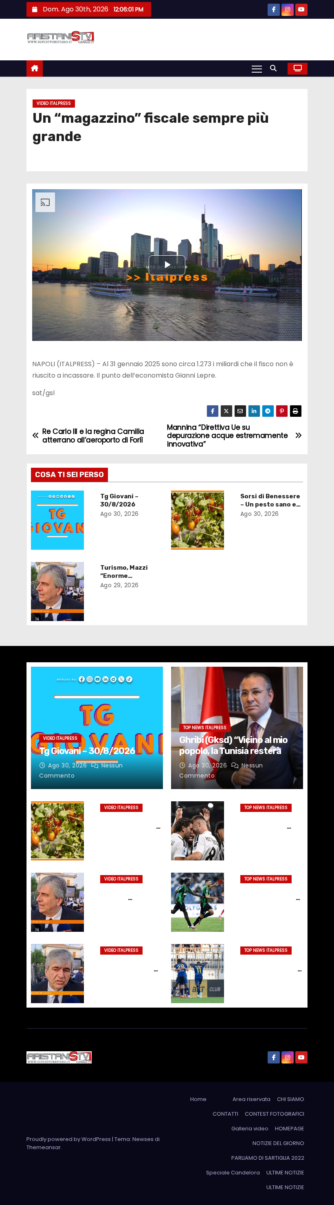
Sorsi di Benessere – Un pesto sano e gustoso (270, 504)
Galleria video (249, 1128)
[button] (275, 68)
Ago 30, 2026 (119, 514)
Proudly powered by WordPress (69, 1139)
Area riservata (251, 1099)
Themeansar (43, 1147)
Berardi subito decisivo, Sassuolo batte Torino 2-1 (270, 898)
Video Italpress (54, 103)
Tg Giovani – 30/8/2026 (119, 500)
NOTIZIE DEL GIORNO (278, 1143)
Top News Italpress (204, 728)
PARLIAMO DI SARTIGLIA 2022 (267, 1158)
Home (198, 1099)
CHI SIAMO (290, 1099)
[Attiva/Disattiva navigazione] (257, 68)
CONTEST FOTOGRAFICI (274, 1114)
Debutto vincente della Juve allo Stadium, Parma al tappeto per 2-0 (269, 831)
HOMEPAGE (289, 1128)
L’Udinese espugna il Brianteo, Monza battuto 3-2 (270, 969)
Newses (143, 1139)
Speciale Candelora (233, 1172)
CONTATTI (225, 1114)
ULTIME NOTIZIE (285, 1172)
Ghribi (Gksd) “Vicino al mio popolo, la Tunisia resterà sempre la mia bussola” (233, 750)
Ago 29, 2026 (119, 585)
